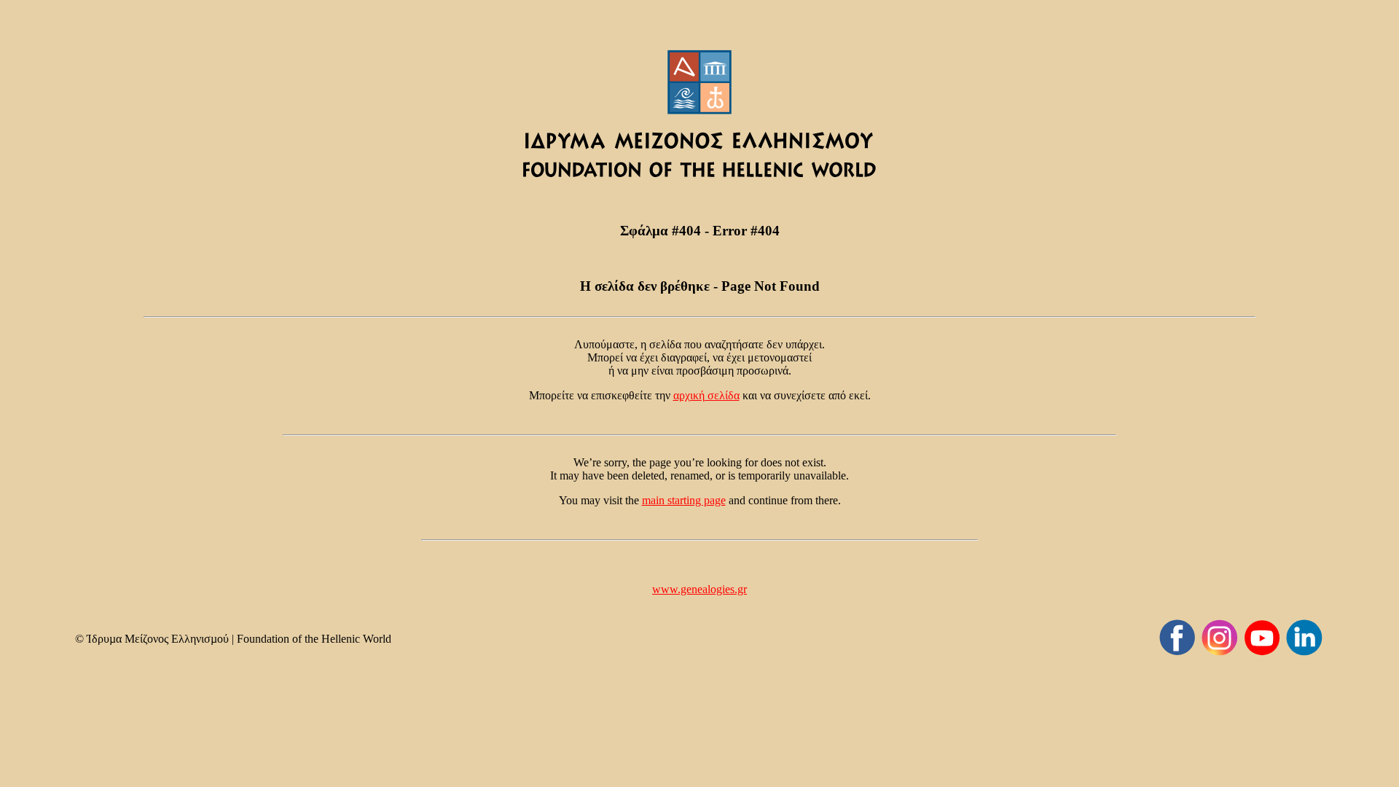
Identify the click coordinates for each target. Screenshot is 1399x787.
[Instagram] (1220, 637)
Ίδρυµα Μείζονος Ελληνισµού (158, 639)
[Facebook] (1177, 637)
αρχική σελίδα (706, 395)
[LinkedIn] (1304, 637)
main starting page (684, 500)
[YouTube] (1262, 637)
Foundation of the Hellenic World (314, 639)
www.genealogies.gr (699, 589)
